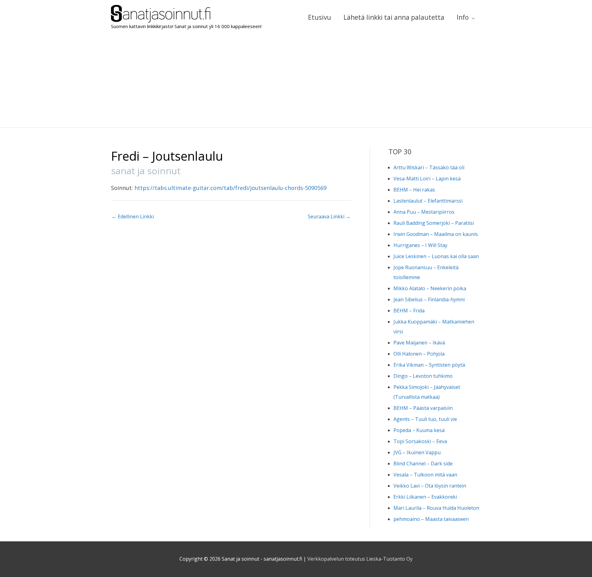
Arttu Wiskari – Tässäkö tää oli (428, 167)
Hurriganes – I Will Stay (420, 245)
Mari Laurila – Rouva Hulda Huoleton (436, 508)
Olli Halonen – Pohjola (419, 353)
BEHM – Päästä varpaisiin (423, 408)
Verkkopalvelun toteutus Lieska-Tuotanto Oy (360, 558)
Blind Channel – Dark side (423, 463)
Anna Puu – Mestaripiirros (423, 211)
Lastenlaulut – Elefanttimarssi (427, 200)
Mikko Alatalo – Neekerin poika (429, 288)
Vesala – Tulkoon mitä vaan (425, 474)
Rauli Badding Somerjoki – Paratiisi (433, 223)
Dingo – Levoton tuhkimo (423, 376)
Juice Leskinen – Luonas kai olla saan (436, 256)
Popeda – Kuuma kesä (419, 430)
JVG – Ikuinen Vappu (417, 452)
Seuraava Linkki (329, 216)
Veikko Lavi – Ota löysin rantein (429, 485)
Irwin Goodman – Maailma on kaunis (435, 234)
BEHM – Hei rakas (414, 189)
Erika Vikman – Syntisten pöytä (429, 364)
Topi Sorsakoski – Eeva (420, 441)
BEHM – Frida (409, 310)
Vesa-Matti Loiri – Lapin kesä (427, 178)
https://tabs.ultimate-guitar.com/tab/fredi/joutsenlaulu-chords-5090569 (230, 188)
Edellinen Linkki (133, 216)
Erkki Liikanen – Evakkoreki (425, 496)
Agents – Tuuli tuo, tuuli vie (425, 419)
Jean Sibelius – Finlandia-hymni (429, 299)
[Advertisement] (296, 81)
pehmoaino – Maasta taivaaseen (431, 519)
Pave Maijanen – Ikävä (419, 342)
